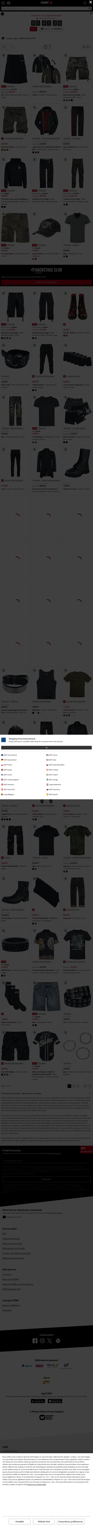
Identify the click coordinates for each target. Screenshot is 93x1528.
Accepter (19, 1521)
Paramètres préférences (70, 1521)
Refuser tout (44, 1521)
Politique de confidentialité (36, 1484)
